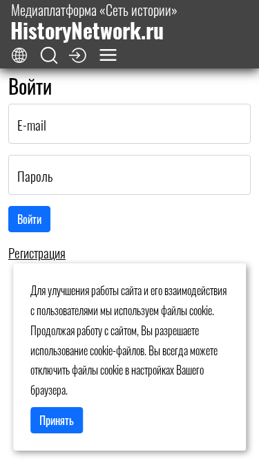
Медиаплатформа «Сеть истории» (94, 22)
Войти (29, 219)
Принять (56, 420)
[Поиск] (49, 56)
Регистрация (37, 253)
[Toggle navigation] (108, 55)
